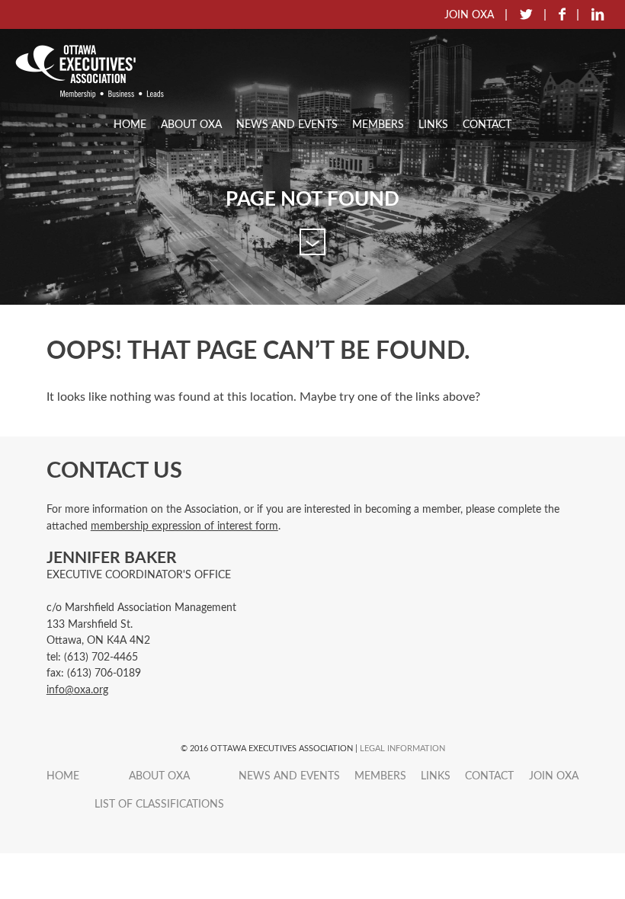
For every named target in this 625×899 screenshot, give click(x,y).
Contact (487, 124)
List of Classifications (159, 804)
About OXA (191, 124)
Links (433, 124)
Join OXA (554, 776)
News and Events (287, 124)
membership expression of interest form (184, 526)
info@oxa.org (77, 690)
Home (130, 124)
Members (378, 124)
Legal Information (402, 748)
